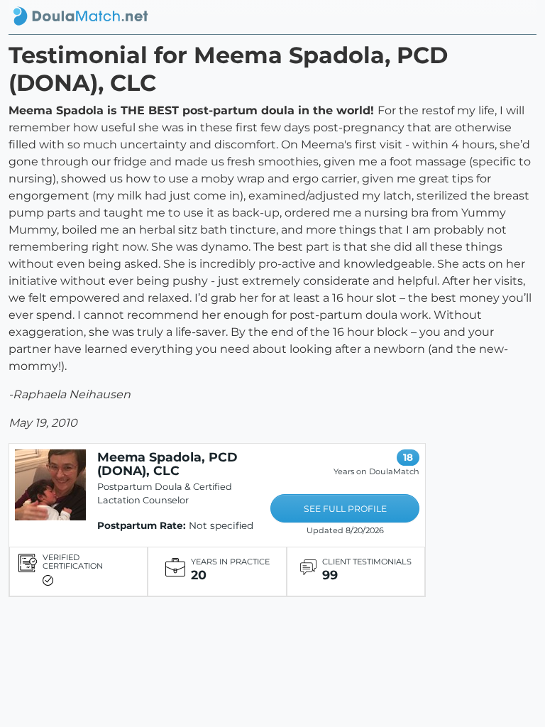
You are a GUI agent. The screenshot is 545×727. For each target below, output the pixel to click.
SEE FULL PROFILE (345, 508)
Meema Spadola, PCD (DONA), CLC (167, 463)
